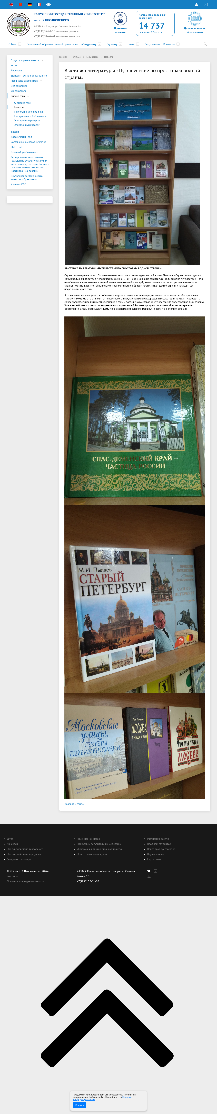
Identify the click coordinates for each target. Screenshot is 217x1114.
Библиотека (18, 96)
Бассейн (15, 131)
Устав (14, 65)
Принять (79, 1105)
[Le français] (38, 4)
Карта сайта (154, 859)
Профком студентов (159, 843)
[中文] (20, 4)
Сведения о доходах (19, 859)
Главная (63, 56)
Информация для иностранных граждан (100, 849)
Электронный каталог (26, 125)
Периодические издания (28, 111)
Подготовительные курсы (92, 854)
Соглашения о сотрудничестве (28, 142)
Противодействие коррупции (24, 854)
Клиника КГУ (18, 184)
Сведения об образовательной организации (52, 44)
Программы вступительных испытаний (99, 843)
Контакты (169, 44)
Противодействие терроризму (25, 849)
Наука (130, 44)
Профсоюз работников (24, 80)
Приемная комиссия (88, 838)
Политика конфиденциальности (25, 881)
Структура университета (25, 60)
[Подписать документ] (149, 876)
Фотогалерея (18, 91)
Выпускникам (152, 44)
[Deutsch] (29, 4)
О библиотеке (22, 102)
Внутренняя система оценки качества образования (27, 177)
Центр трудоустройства (161, 849)
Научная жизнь (155, 854)
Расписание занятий (158, 838)
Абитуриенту (88, 44)
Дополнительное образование (29, 75)
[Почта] (205, 4)
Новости (19, 107)
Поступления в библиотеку (30, 116)
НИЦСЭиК (17, 147)
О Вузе (12, 44)
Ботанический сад (21, 136)
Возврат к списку (74, 804)
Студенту (111, 44)
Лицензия (16, 70)
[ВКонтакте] (149, 871)
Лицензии (12, 843)
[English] (11, 4)
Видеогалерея (19, 85)
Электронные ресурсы (27, 120)
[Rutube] (156, 871)
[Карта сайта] (196, 4)
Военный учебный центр (25, 152)
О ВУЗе (77, 56)
